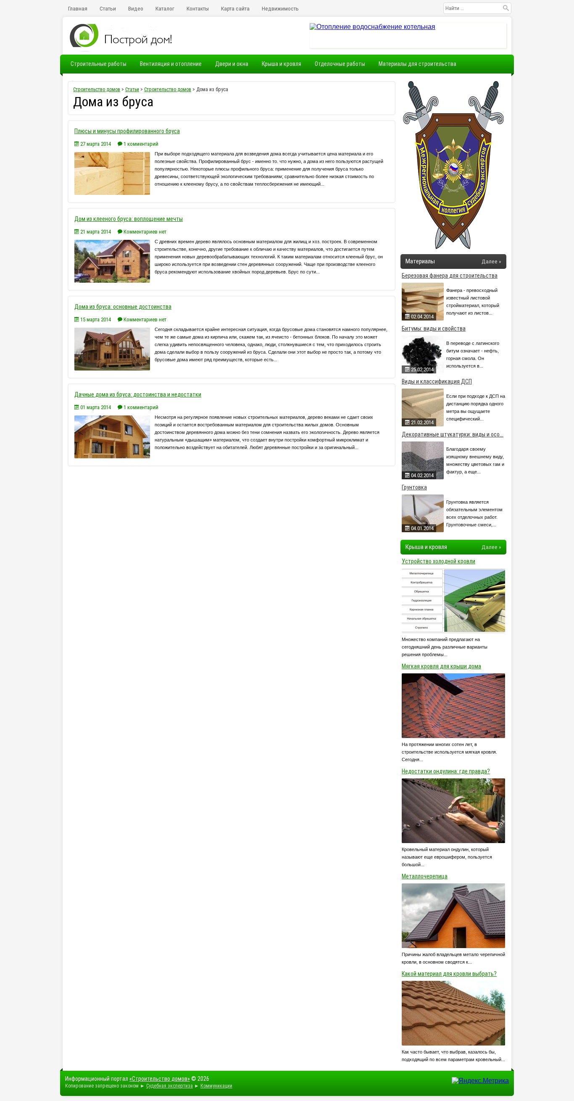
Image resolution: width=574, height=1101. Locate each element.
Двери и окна (231, 63)
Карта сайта (235, 8)
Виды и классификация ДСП (437, 381)
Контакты (198, 8)
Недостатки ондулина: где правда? (446, 771)
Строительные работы (98, 63)
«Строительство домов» (159, 1078)
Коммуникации (216, 1086)
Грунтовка (414, 487)
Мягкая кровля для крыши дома (441, 666)
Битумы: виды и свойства (434, 328)
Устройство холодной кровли (438, 561)
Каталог (164, 8)
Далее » (491, 261)
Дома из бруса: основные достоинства (122, 306)
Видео (135, 8)
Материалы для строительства (417, 63)
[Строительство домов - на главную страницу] (121, 36)
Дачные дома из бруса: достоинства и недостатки (137, 394)
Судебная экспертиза (169, 1086)
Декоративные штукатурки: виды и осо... (452, 434)
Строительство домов (96, 89)
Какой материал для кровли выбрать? (449, 973)
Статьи (108, 8)
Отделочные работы (340, 63)
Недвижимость (280, 8)
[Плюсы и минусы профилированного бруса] (113, 192)
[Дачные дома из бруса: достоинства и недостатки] (113, 456)
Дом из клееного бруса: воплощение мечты (128, 218)
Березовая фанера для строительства (450, 275)
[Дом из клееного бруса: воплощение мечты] (113, 280)
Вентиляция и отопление (171, 63)
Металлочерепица (425, 876)
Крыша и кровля (281, 63)
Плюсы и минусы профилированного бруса (127, 131)
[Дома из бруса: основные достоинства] (113, 368)
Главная (77, 8)
